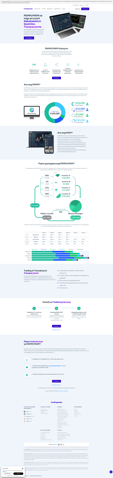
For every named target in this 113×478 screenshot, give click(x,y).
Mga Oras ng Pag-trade (61, 412)
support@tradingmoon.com (56, 365)
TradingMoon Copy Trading (46, 439)
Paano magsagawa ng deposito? (63, 434)
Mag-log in (77, 8)
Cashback (59, 426)
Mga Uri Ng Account (61, 409)
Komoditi (76, 410)
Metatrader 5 (43, 438)
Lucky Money (59, 427)
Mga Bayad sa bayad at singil (62, 413)
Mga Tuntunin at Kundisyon (62, 391)
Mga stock (76, 414)
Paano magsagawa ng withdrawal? (64, 435)
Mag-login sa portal (56, 329)
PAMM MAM (43, 412)
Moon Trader (43, 434)
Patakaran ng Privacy (61, 436)
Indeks (75, 409)
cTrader (42, 435)
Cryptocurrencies (77, 413)
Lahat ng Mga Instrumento (62, 410)
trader (53, 89)
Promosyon (59, 420)
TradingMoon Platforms (45, 432)
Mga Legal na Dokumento (62, 438)
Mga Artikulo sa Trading (61, 421)
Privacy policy (60, 439)
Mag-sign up (85, 8)
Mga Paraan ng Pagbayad (62, 432)
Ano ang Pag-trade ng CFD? (62, 416)
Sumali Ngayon (29, 38)
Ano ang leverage (60, 419)
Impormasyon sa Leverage (62, 414)
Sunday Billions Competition (62, 424)
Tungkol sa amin (44, 409)
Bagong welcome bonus (62, 423)
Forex (75, 416)
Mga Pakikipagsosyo (45, 410)
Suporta (82, 5)
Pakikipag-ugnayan (44, 413)
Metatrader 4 (43, 436)
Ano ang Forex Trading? (61, 417)
